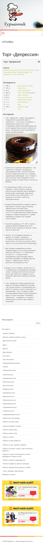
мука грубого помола (25, 86)
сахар (37, 70)
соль (19, 109)
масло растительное (22, 70)
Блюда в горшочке (9, 333)
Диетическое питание (9, 341)
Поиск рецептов (7, 320)
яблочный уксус (23, 102)
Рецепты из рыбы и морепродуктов (14, 460)
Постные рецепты (8, 359)
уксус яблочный (18, 74)
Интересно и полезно (8, 474)
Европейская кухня (9, 393)
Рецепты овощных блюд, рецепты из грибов (17, 467)
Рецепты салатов (8, 437)
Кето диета (6, 356)
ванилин (6, 70)
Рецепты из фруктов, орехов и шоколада (16, 464)
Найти (38, 323)
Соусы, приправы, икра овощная (13, 471)
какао (12, 70)
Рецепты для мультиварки (11, 418)
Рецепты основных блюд (10, 422)
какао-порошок (23, 95)
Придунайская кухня (9, 404)
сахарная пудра (22, 72)
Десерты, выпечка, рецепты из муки (14, 337)
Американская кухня (9, 378)
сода (19, 104)
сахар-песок (22, 88)
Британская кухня (8, 382)
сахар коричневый (9, 72)
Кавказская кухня (8, 396)
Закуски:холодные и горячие (12, 426)
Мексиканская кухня (9, 400)
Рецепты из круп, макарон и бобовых (14, 445)
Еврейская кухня (8, 389)
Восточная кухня (8, 385)
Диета (5, 345)
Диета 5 (5, 349)
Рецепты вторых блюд (10, 430)
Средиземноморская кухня (11, 414)
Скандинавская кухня (9, 407)
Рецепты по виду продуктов (11, 441)
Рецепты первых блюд (10, 433)
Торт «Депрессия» (20, 54)
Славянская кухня (8, 411)
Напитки (5, 367)
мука (32, 70)
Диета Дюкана (7, 352)
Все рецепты (6, 329)
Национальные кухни (9, 370)
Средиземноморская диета (11, 363)
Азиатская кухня (8, 375)
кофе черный (22, 93)
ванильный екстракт (25, 100)
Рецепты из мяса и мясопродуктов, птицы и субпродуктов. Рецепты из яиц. (16, 455)
